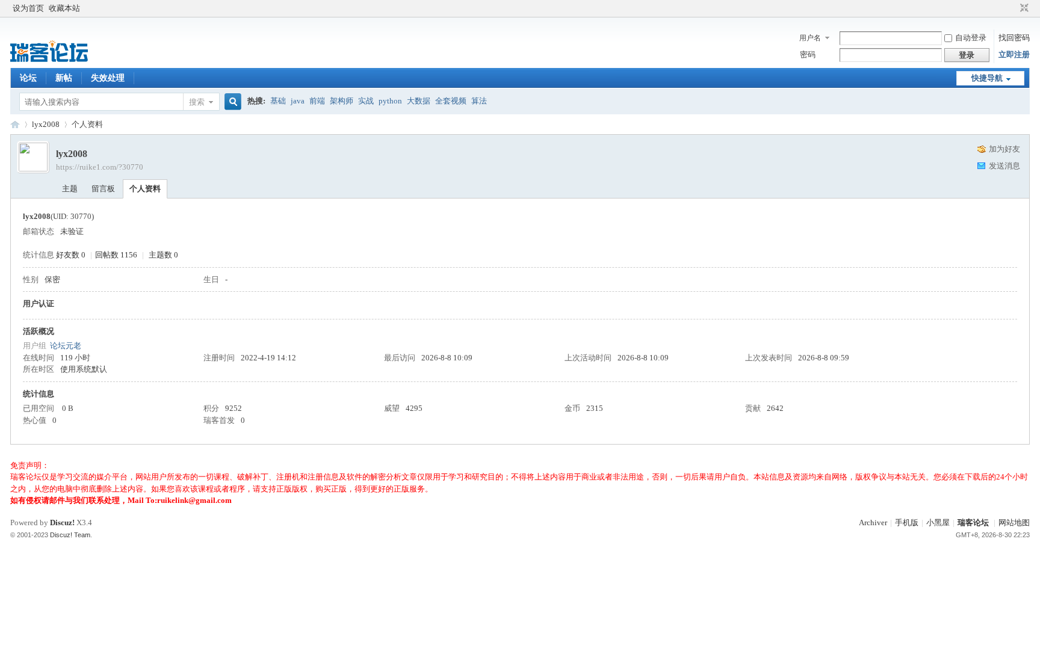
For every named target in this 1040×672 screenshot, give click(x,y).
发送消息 (1004, 165)
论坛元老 (65, 345)
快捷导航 (987, 77)
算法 (479, 100)
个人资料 (145, 188)
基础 (278, 100)
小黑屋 (938, 522)
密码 (808, 54)
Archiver (873, 522)
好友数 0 (70, 254)
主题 (70, 188)
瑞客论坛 (15, 124)
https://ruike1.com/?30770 (99, 166)
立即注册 (1014, 54)
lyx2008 (46, 124)
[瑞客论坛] (49, 60)
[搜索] (231, 102)
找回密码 (1014, 37)
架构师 (341, 100)
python (390, 100)
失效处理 (108, 77)
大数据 (418, 100)
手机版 (906, 522)
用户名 (810, 38)
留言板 (103, 188)
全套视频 (450, 100)
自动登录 (970, 37)
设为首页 (28, 8)
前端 (317, 100)
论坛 (28, 77)
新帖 (63, 77)
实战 (366, 100)
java (298, 100)
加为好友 (1004, 148)
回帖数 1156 (116, 254)
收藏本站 (64, 8)
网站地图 (1014, 522)
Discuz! (62, 522)
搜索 (197, 101)
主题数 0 (163, 254)
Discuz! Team (70, 534)
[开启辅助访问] (1013, 8)
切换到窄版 (1023, 8)
